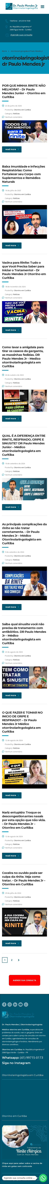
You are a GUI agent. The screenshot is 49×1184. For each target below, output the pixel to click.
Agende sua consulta (21, 35)
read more (10, 149)
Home (4, 51)
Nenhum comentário (13, 117)
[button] (43, 1178)
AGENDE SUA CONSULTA (24, 980)
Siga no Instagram (16, 1063)
